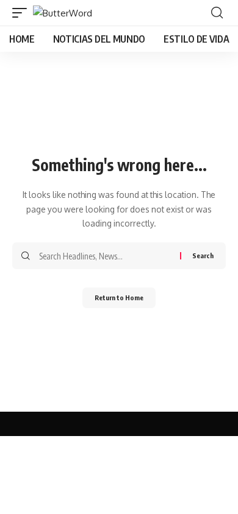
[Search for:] (105, 255)
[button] (22, 13)
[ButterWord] (62, 13)
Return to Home (119, 297)
